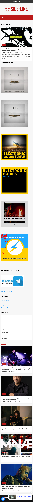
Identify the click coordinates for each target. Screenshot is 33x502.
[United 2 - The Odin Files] (14, 113)
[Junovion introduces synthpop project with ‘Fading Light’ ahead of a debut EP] (16, 386)
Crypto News (5, 320)
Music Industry (6, 326)
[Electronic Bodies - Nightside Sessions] (14, 147)
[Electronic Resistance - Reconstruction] (14, 214)
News (4, 45)
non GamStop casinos (6, 291)
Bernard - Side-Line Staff (8, 52)
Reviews (4, 335)
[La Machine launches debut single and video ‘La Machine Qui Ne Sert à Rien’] (16, 37)
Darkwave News (5, 302)
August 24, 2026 (14, 371)
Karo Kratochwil (6, 371)
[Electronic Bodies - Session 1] (14, 180)
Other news (5, 332)
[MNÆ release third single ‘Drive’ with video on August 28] (16, 444)
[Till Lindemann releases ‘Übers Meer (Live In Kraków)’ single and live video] (16, 474)
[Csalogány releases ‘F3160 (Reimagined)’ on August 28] (16, 416)
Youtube (4, 338)
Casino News (5, 317)
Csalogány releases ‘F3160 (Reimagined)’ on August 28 (16, 428)
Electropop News (5, 308)
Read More (4, 58)
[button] (2, 17)
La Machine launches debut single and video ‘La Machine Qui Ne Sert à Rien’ (14, 49)
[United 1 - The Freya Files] (14, 80)
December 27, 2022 (18, 52)
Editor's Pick (5, 323)
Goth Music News (5, 305)
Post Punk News (5, 300)
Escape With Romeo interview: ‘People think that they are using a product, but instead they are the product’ (16, 368)
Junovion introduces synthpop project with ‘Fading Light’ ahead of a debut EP (15, 398)
